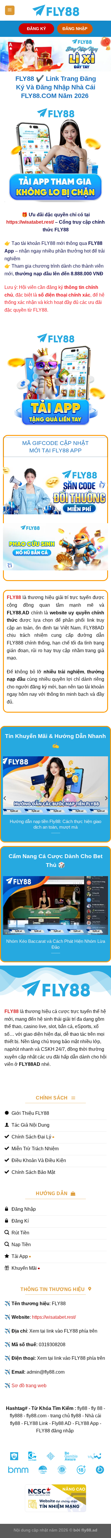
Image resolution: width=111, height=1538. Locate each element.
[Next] (106, 798)
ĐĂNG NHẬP (74, 29)
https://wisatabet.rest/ (30, 222)
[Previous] (5, 798)
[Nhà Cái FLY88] (56, 10)
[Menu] (10, 10)
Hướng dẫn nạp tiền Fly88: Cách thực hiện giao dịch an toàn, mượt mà (55, 824)
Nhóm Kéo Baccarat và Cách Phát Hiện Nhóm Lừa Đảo (55, 944)
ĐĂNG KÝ (36, 29)
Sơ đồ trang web (29, 1385)
